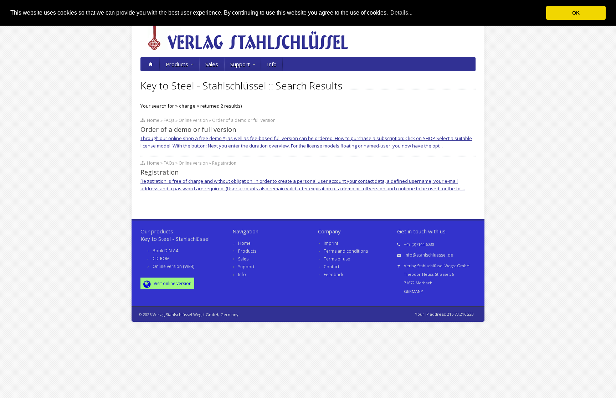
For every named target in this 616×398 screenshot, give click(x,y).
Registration (159, 172)
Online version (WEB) (173, 266)
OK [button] (576, 13)
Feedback (333, 275)
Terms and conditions (346, 251)
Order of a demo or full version (188, 129)
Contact (331, 267)
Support (240, 64)
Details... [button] (401, 13)
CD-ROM (161, 258)
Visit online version (172, 283)
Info (272, 64)
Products (177, 64)
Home (244, 243)
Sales (211, 64)
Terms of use (337, 259)
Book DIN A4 (165, 251)
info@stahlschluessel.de (429, 255)
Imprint (331, 243)
